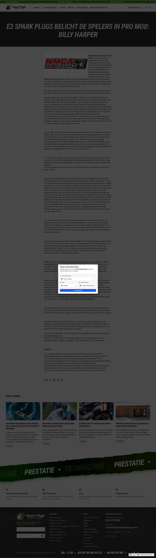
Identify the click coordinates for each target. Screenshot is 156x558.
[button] (141, 554)
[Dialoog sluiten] (97, 266)
